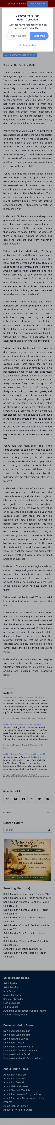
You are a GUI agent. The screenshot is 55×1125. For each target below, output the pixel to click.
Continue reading (27, 45)
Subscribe (39, 35)
